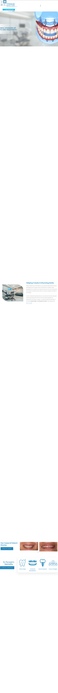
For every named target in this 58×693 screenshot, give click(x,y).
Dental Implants (43, 569)
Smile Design (22, 569)
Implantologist (33, 301)
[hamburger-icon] (40, 6)
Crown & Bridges (53, 569)
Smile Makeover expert (42, 301)
